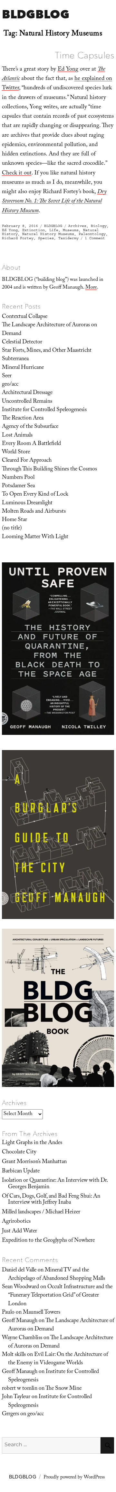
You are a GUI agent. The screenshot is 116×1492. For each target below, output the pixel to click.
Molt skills (14, 1355)
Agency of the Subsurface (30, 427)
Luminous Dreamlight (27, 503)
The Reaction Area (23, 418)
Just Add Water (19, 1231)
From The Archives (30, 1134)
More (91, 287)
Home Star (14, 520)
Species (46, 238)
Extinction (33, 230)
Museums (71, 230)
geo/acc (10, 385)
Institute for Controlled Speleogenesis (44, 410)
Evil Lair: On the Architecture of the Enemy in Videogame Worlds (58, 1359)
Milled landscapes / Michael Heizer (41, 1212)
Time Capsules (84, 55)
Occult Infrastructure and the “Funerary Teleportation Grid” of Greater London (60, 1295)
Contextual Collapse (24, 317)
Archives (77, 226)
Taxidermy (68, 238)
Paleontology (92, 234)
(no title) (12, 528)
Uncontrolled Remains (27, 402)
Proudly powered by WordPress (74, 1478)
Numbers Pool (18, 478)
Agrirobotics (16, 1222)
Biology (99, 226)
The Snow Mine (63, 1389)
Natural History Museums (48, 234)
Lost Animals (17, 435)
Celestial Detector (22, 342)
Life (53, 230)
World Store (16, 452)
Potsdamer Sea (18, 486)
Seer (7, 376)
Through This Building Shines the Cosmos (49, 469)
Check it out (17, 174)
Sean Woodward (20, 1287)
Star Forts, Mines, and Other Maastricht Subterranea (47, 355)
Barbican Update (21, 1171)
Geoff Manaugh (19, 1321)
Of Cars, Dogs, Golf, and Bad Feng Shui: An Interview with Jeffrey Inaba (51, 1200)
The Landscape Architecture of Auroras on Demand (49, 330)
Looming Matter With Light (35, 537)
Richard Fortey (18, 238)
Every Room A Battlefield (31, 444)
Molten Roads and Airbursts (34, 512)
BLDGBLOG (35, 14)
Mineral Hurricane (23, 368)
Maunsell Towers (41, 1313)
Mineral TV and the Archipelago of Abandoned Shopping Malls (56, 1275)
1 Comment (95, 238)
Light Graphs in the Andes (32, 1143)
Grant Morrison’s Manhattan (34, 1162)
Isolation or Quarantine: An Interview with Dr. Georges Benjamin (55, 1184)
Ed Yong (68, 70)
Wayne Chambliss (22, 1338)
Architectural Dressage (27, 393)
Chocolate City (19, 1152)
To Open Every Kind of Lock (35, 494)
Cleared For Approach (27, 461)
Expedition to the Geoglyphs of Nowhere (48, 1241)
